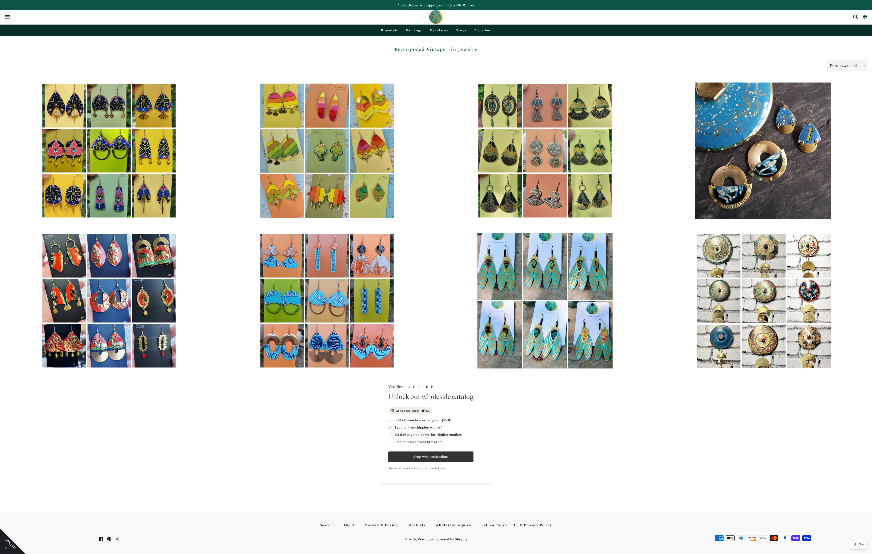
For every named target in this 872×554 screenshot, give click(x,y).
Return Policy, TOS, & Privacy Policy (516, 525)
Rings (461, 30)
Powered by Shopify (451, 538)
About (349, 525)
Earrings (414, 30)
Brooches (482, 30)
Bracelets (389, 30)
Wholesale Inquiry (453, 525)
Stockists (416, 525)
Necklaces (439, 30)
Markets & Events (381, 525)
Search (326, 525)
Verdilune (426, 538)
